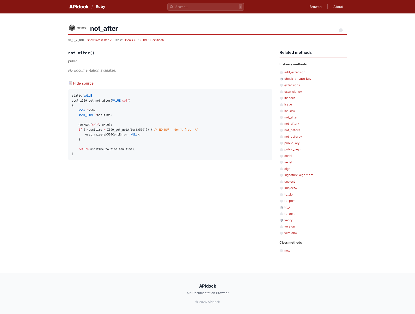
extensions (292, 85)
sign (287, 169)
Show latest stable (100, 40)
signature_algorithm (298, 175)
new (287, 250)
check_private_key (297, 78)
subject (289, 181)
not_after (291, 117)
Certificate (157, 40)
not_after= (291, 123)
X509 (143, 40)
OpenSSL (130, 40)
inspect (289, 98)
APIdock (79, 7)
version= (290, 233)
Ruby (100, 6)
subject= (290, 188)
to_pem (289, 201)
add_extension (294, 72)
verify (288, 220)
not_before (292, 130)
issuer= (289, 111)
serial (288, 156)
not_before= (293, 136)
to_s (287, 207)
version (289, 226)
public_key (291, 143)
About (338, 7)
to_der (289, 194)
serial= (289, 162)
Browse (316, 7)
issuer (288, 104)
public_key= (292, 149)
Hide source (83, 83)
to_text (289, 213)
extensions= (293, 91)
